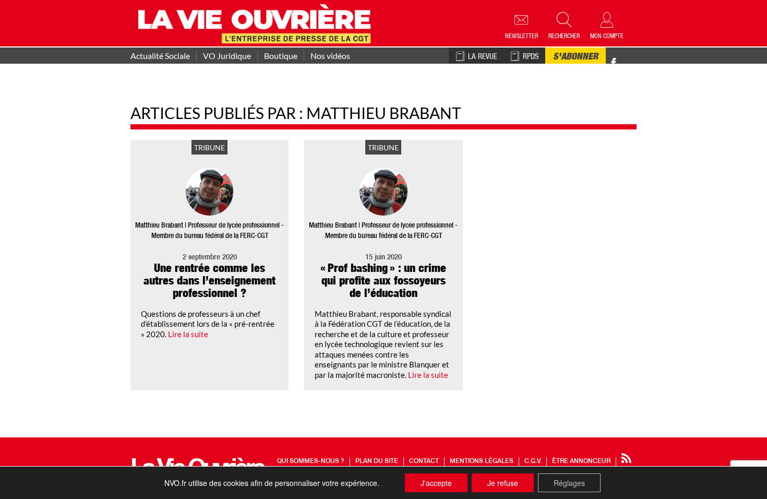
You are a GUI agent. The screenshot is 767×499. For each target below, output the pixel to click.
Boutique (280, 56)
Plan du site (376, 461)
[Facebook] (613, 63)
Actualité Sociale (160, 56)
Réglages (569, 483)
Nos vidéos (330, 56)
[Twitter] (624, 57)
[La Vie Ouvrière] (257, 22)
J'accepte (436, 483)
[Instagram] (632, 63)
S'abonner (575, 57)
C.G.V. (532, 461)
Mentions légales (481, 461)
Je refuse (502, 483)
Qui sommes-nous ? (310, 461)
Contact (424, 461)
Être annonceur (581, 461)
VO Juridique (227, 56)
